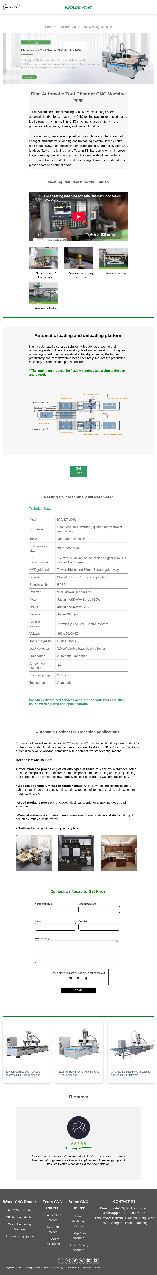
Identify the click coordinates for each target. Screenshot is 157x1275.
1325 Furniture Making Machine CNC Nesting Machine (79, 1073)
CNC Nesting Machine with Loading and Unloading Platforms (130, 1073)
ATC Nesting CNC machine (82, 743)
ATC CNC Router (20, 1210)
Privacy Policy (91, 1267)
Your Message (42, 938)
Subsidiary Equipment (20, 1236)
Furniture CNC (67, 27)
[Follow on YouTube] (96, 1261)
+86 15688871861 (133, 1213)
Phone (38, 921)
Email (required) (87, 904)
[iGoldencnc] (78, 7)
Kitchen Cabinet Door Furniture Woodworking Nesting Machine (23, 1073)
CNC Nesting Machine (96, 27)
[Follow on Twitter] (75, 1261)
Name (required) (44, 904)
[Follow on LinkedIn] (89, 1261)
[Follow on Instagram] (68, 1261)
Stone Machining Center (78, 1221)
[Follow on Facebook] (61, 1261)
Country (82, 921)
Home (49, 27)
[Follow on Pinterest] (82, 1261)
